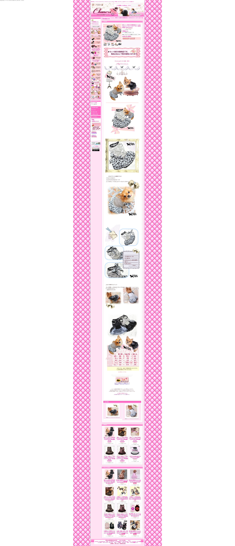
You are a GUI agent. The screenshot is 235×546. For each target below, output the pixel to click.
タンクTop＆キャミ (118, 541)
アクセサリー (124, 542)
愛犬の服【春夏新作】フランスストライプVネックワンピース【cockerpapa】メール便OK (135, 532)
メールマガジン (94, 116)
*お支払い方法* (94, 111)
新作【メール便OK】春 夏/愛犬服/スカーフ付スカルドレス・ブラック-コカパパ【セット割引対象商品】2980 (109, 439)
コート (130, 541)
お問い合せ (125, 5)
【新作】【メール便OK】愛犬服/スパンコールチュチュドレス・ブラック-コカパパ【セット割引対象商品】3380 (122, 439)
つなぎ (107, 541)
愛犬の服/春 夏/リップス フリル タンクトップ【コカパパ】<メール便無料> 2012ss (135, 514)
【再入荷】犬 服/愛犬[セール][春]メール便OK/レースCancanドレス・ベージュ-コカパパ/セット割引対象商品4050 (109, 458)
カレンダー (94, 109)
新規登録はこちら (96, 21)
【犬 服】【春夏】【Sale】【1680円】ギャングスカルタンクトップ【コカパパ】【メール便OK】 (122, 533)
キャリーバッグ (105, 542)
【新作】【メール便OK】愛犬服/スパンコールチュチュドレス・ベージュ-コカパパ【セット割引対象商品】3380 (135, 439)
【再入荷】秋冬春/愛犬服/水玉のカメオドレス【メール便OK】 (135, 457)
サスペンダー (111, 542)
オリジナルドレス (102, 541)
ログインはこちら (96, 23)
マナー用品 (139, 541)
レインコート (134, 541)
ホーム (102, 17)
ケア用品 (119, 542)
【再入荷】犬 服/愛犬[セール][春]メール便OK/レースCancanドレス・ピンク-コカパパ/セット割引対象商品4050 (122, 458)
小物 (128, 542)
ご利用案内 (119, 5)
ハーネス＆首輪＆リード (134, 542)
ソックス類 (99, 542)
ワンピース (112, 17)
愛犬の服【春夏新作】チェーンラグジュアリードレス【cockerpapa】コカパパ (122, 481)
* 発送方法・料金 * (95, 114)
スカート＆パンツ (125, 541)
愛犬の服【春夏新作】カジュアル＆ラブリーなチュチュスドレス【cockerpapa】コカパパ (135, 481)
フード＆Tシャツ (112, 541)
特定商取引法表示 (95, 107)
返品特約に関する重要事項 (126, 36)
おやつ (115, 542)
